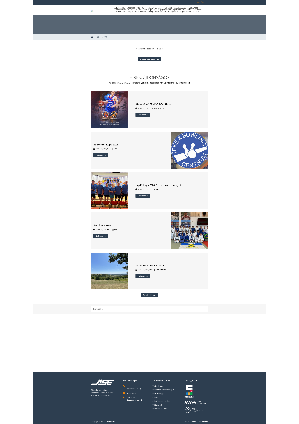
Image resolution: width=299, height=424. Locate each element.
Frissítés (131, 10)
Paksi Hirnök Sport (159, 408)
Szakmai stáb (160, 11)
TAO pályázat (157, 386)
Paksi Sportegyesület (161, 401)
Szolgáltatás (173, 11)
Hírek (146, 10)
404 (105, 37)
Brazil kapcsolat (102, 225)
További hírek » (149, 295)
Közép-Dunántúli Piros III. (149, 265)
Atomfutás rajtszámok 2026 (160, 8)
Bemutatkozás (180, 8)
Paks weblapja (158, 393)
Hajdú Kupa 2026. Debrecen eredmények (158, 185)
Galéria (139, 10)
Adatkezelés (119, 8)
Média (199, 10)
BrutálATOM (192, 8)
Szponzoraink (186, 11)
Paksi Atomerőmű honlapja (163, 390)
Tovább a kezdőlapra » (149, 59)
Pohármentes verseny (144, 11)
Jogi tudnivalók (179, 10)
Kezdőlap (201, 2)
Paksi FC (155, 397)
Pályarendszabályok (124, 11)
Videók (196, 11)
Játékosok (154, 10)
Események (121, 10)
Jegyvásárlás (165, 10)
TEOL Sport (157, 405)
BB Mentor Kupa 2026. (105, 144)
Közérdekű (191, 10)
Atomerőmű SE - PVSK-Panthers (153, 104)
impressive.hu (111, 421)
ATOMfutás (141, 8)
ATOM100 (131, 8)
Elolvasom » (143, 114)
